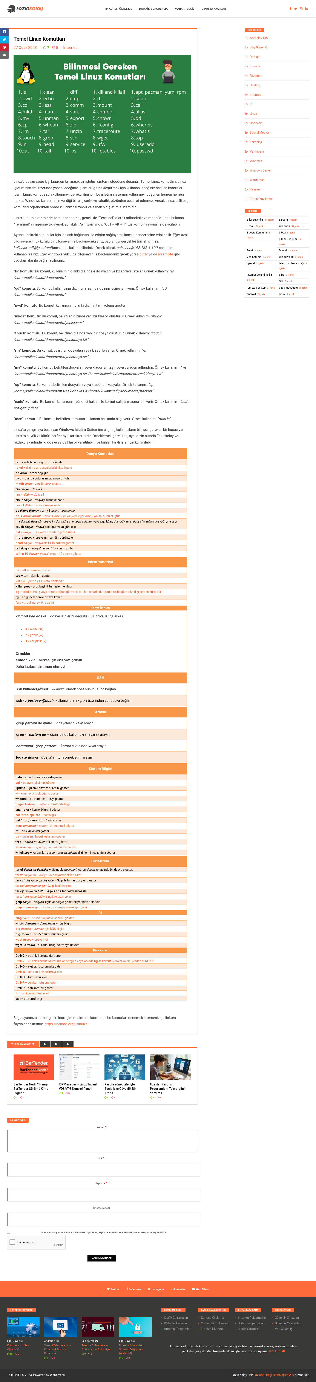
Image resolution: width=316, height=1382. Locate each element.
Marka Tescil (184, 8)
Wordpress (257, 180)
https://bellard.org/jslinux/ (65, 1024)
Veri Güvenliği (284, 1329)
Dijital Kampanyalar (251, 1323)
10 (10, 1354)
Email (254, 250)
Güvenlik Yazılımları (288, 1323)
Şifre (286, 274)
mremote (165, 254)
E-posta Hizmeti (212, 1329)
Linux (253, 113)
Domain (255, 57)
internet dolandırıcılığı (260, 277)
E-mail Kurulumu (290, 241)
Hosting (255, 85)
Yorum (101, 1127)
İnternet (70, 47)
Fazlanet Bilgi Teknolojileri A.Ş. (274, 1375)
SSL (285, 281)
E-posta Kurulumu (258, 235)
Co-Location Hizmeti (215, 1323)
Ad (101, 1158)
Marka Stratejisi (248, 1329)
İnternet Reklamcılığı (252, 1317)
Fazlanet (256, 75)
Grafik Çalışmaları (176, 1317)
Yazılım (255, 189)
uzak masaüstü (293, 287)
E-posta (101, 1183)
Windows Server (261, 170)
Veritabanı (257, 151)
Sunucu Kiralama (212, 1317)
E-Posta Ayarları (214, 8)
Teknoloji (256, 142)
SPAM (287, 232)
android (256, 294)
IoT (252, 104)
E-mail (255, 226)
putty (144, 254)
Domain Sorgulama (153, 8)
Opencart (256, 123)
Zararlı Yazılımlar (261, 199)
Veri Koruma (258, 256)
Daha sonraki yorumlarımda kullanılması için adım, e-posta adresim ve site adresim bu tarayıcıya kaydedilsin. (103, 1232)
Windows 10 (291, 256)
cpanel (255, 263)
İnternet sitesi (101, 1208)
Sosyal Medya (259, 132)
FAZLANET (275, 1351)
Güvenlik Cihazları (287, 1317)
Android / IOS (259, 38)
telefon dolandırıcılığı (293, 266)
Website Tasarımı (175, 1323)
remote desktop (261, 287)
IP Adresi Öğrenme (118, 8)
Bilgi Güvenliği (259, 47)
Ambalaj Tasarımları (177, 1329)
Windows (256, 161)
